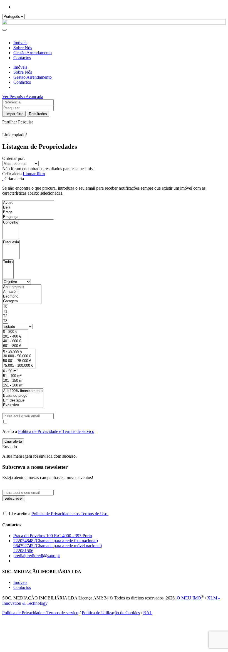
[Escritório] (22, 296)
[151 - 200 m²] (13, 385)
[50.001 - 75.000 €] (19, 361)
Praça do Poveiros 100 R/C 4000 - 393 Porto (52, 535)
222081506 (23, 550)
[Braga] (28, 212)
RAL (147, 612)
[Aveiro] (28, 202)
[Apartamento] (22, 287)
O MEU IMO (189, 598)
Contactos (22, 57)
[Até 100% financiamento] (23, 391)
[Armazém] (22, 291)
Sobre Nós (22, 47)
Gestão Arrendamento (32, 52)
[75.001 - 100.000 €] (19, 365)
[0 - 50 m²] (13, 371)
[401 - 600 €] (15, 341)
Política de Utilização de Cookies (111, 612)
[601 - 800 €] (15, 346)
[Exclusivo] (23, 405)
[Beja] (28, 207)
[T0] (5, 306)
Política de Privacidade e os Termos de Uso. (69, 513)
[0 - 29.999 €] (19, 351)
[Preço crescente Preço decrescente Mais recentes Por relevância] (114, 163)
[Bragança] (28, 217)
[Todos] (8, 262)
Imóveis (20, 42)
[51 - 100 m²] (13, 376)
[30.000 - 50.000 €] (19, 356)
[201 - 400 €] (15, 336)
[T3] (5, 321)
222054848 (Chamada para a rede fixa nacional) (55, 540)
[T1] (5, 311)
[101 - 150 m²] (13, 380)
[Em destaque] (23, 400)
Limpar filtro (13, 114)
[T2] (5, 316)
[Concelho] (11, 222)
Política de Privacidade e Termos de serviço (56, 431)
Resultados (38, 114)
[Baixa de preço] (23, 395)
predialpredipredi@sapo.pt (36, 555)
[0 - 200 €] (15, 331)
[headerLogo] (114, 23)
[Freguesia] (11, 242)
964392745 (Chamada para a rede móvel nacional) (57, 545)
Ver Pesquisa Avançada (22, 96)
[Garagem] (22, 301)
